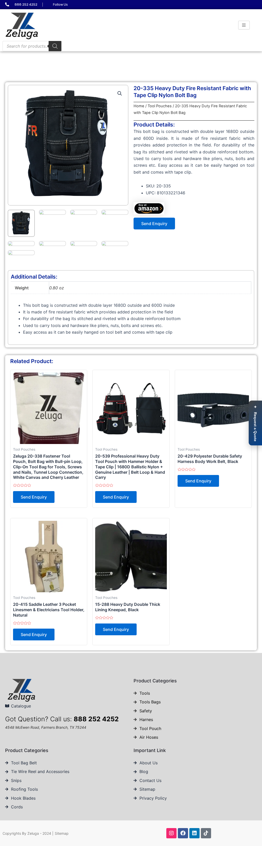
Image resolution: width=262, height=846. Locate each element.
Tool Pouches (160, 106)
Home (139, 106)
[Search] (55, 46)
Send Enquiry (154, 223)
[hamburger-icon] (244, 25)
